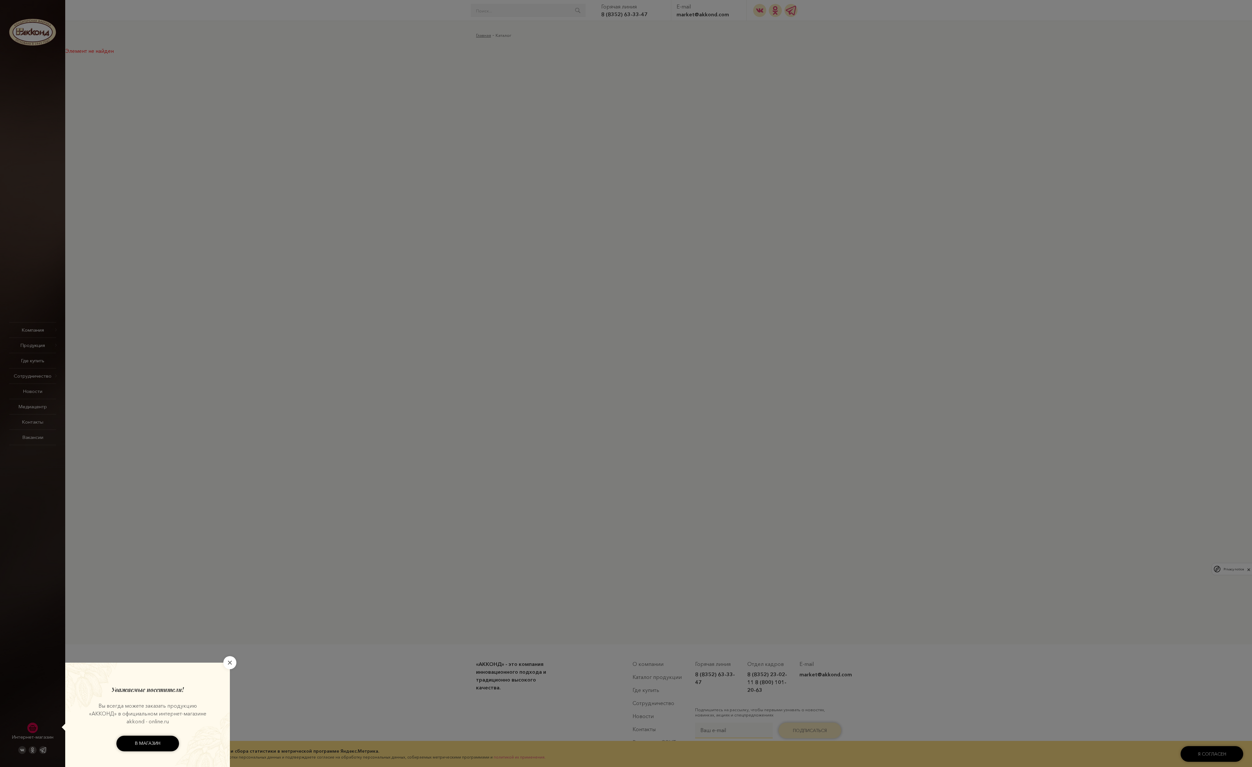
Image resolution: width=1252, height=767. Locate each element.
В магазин (147, 743)
